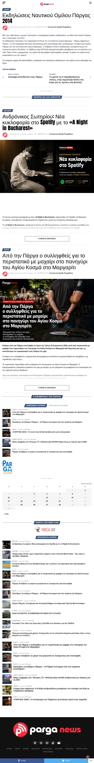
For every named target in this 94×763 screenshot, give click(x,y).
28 (60, 505)
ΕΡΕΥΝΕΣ (58, 749)
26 (34, 505)
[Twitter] (41, 742)
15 (72, 497)
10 (9, 497)
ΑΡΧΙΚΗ (9, 749)
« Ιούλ (6, 514)
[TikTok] (53, 742)
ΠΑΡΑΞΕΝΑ (69, 749)
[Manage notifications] (88, 757)
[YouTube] (59, 742)
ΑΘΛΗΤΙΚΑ (36, 749)
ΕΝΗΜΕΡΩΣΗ (47, 749)
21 (60, 501)
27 (47, 505)
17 (9, 501)
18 (21, 501)
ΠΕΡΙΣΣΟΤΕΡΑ (81, 749)
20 (47, 501)
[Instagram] (47, 742)
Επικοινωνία (48, 752)
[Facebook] (35, 742)
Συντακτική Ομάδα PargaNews (59, 27)
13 (47, 497)
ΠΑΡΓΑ (17, 749)
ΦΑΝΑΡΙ (26, 749)
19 (34, 501)
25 (21, 505)
